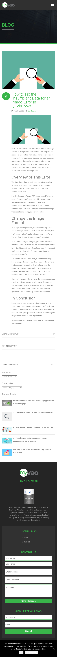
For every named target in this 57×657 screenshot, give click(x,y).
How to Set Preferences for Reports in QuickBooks (33, 427)
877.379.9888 (29, 480)
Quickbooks (32, 111)
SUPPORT (27, 542)
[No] (53, 648)
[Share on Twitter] (54, 334)
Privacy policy (31, 653)
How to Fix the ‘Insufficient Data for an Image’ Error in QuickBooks (31, 100)
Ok (21, 653)
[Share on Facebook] (49, 334)
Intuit (46, 513)
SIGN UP (27, 537)
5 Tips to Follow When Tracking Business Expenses (33, 412)
